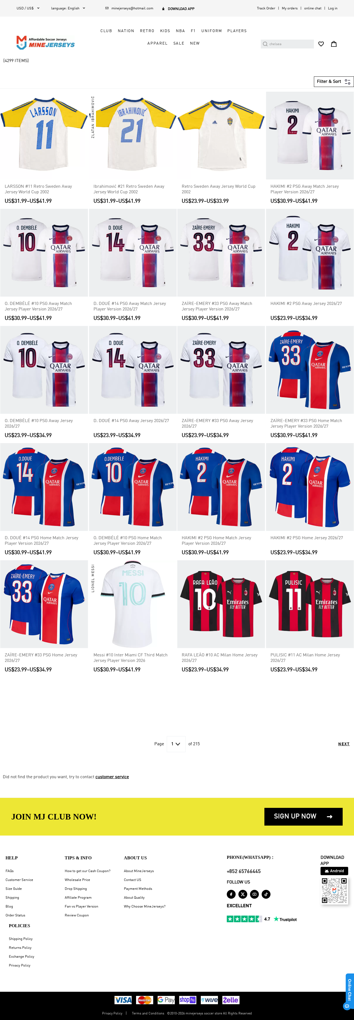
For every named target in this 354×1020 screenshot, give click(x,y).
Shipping (12, 898)
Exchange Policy (21, 957)
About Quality (134, 898)
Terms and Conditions (148, 1013)
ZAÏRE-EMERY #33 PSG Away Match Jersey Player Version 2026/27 (217, 307)
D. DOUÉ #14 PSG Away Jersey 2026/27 (131, 421)
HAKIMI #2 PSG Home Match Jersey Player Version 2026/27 (216, 541)
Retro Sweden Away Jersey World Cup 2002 (219, 189)
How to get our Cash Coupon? (87, 871)
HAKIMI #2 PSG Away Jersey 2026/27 (306, 304)
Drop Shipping (76, 889)
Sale (178, 43)
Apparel (157, 43)
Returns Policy (20, 948)
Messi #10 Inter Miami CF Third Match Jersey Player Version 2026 (130, 658)
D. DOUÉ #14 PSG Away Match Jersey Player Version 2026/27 (129, 307)
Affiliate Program (78, 898)
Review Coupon (77, 915)
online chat (312, 8)
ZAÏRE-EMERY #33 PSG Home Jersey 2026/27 (41, 658)
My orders (290, 8)
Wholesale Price (77, 880)
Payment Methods (138, 889)
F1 (193, 31)
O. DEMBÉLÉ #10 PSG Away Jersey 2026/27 (39, 424)
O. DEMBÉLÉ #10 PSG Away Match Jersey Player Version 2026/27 (38, 307)
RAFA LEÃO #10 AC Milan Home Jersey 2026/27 (219, 658)
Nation (126, 31)
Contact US (132, 880)
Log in (332, 8)
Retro (147, 31)
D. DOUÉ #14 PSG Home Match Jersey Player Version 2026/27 (41, 541)
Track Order (266, 8)
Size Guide (14, 889)
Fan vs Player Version (81, 906)
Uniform (211, 31)
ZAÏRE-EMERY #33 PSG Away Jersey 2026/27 (217, 424)
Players (237, 31)
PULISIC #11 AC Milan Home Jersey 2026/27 (305, 658)
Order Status (15, 915)
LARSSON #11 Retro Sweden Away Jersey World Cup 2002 (38, 189)
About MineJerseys (139, 871)
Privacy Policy (19, 965)
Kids (165, 31)
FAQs (10, 871)
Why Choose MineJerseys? (144, 906)
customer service (112, 777)
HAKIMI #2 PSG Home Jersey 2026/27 (306, 538)
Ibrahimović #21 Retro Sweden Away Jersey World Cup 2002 (128, 189)
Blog (9, 906)
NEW (195, 43)
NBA (180, 31)
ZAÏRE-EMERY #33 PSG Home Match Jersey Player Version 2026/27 (306, 424)
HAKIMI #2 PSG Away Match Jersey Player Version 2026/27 (304, 189)
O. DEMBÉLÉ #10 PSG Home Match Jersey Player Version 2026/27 (127, 541)
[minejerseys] (49, 42)
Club (106, 31)
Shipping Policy (21, 939)
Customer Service (19, 880)
